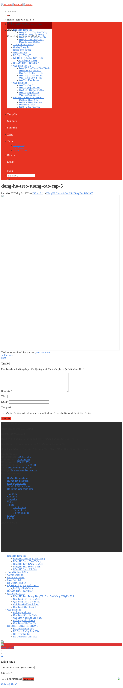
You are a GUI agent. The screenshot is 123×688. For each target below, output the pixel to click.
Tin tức (10, 141)
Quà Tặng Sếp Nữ (27, 85)
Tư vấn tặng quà (20, 150)
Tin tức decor (19, 148)
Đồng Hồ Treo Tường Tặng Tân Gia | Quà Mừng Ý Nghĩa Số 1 (35, 69)
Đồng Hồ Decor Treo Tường (31, 35)
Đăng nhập (28, 679)
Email (5, 402)
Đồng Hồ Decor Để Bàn (29, 42)
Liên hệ (10, 161)
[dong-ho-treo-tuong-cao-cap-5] (60, 349)
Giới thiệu (12, 121)
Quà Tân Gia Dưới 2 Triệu (30, 78)
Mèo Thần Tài (20, 52)
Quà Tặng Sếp (20, 83)
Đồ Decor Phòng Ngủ (28, 100)
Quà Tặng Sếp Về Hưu (29, 92)
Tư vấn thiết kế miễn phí (18, 486)
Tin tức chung (19, 145)
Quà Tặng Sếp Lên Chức (29, 88)
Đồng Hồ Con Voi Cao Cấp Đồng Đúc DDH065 (69, 193)
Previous (6, 355)
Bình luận (6, 391)
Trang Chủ (12, 114)
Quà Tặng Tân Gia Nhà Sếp (31, 75)
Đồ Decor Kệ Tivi (27, 105)
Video (10, 134)
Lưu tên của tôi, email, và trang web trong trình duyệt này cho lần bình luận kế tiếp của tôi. (48, 413)
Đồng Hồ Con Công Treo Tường (33, 32)
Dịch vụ (11, 155)
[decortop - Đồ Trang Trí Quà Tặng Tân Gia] (17, 4)
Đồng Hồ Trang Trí (22, 30)
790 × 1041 (37, 193)
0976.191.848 (23, 459)
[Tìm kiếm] (8, 15)
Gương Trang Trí (21, 47)
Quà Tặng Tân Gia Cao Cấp (31, 73)
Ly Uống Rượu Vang (28, 60)
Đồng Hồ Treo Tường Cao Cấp (32, 37)
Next (5, 357)
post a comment (42, 352)
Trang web (6, 407)
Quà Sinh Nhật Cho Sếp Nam (31, 90)
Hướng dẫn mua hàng (17, 478)
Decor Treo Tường (22, 50)
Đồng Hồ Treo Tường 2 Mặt (31, 39)
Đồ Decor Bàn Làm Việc (29, 107)
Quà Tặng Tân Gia (22, 65)
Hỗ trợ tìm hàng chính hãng (20, 489)
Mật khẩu (6, 673)
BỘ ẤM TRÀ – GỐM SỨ (26, 63)
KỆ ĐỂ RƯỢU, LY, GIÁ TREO (29, 58)
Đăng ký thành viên (16, 483)
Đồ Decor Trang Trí (22, 55)
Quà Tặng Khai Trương (29, 80)
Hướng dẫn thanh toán (17, 481)
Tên (4, 396)
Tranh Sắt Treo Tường (23, 44)
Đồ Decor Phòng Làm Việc (30, 102)
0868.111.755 (24, 457)
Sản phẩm (12, 127)
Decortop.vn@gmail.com (20, 467)
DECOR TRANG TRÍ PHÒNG (28, 97)
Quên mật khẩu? (9, 684)
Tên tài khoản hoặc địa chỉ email (17, 667)
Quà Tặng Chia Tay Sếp (29, 95)
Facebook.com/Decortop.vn (23, 470)
